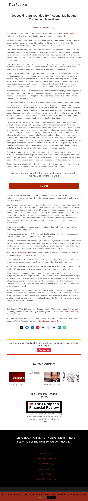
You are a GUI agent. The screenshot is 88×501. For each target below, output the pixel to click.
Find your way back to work (21, 253)
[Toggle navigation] (76, 5)
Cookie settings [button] (39, 497)
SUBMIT (44, 186)
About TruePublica (46, 453)
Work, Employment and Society (50, 321)
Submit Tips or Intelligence (46, 479)
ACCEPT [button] (51, 497)
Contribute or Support (46, 469)
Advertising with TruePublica (46, 459)
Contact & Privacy (46, 464)
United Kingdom (51, 27)
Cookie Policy (46, 474)
